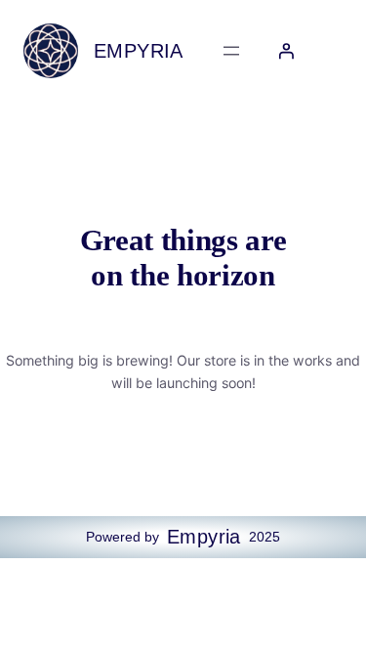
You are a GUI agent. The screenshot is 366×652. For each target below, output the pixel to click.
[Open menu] (231, 51)
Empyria (138, 51)
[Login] (285, 50)
